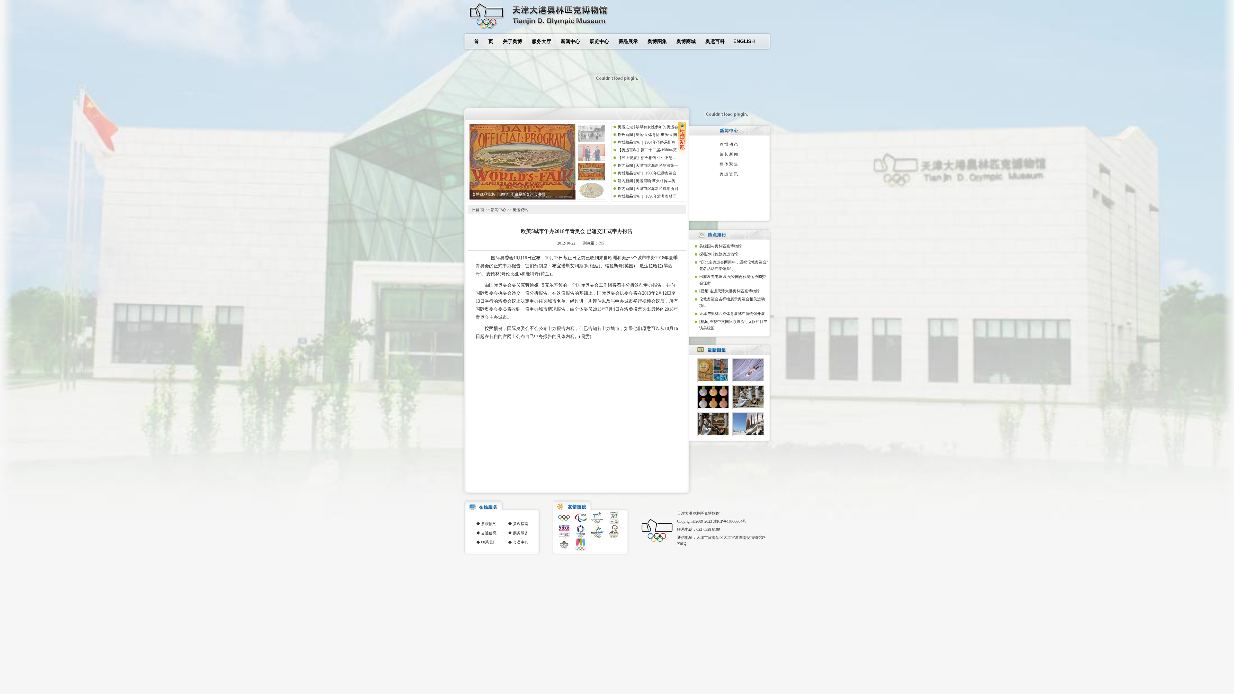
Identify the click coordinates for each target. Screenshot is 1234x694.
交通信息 (488, 533)
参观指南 (520, 523)
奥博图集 (657, 41)
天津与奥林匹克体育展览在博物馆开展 (732, 313)
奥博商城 (686, 41)
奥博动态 (729, 144)
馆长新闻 (729, 154)
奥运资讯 (729, 174)
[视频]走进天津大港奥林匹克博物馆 (729, 291)
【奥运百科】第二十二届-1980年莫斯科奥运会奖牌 (515, 194)
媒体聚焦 (729, 164)
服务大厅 (541, 41)
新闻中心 (570, 41)
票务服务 (520, 533)
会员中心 (520, 542)
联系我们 (488, 542)
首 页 (483, 41)
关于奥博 (512, 41)
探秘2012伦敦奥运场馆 (718, 254)
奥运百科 (715, 41)
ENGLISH (744, 41)
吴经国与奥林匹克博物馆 (720, 246)
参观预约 (488, 523)
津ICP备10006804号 (729, 521)
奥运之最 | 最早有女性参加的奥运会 (648, 127)
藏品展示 (628, 41)
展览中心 (599, 41)
